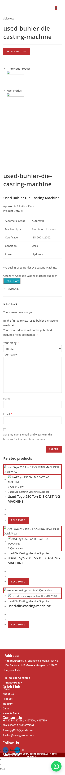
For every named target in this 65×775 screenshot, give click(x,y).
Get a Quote (12, 281)
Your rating (11, 343)
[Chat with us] (56, 766)
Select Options (17, 51)
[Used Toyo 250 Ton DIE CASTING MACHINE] (15, 79)
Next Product (14, 90)
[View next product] (24, 90)
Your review (11, 354)
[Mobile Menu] (59, 8)
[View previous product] (8, 68)
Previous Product (20, 68)
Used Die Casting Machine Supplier (36, 275)
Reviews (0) (13, 288)
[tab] (34, 288)
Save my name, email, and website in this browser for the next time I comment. (28, 437)
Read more (18, 520)
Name (8, 398)
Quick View (17, 486)
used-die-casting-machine (29, 606)
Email (7, 414)
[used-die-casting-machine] (15, 101)
